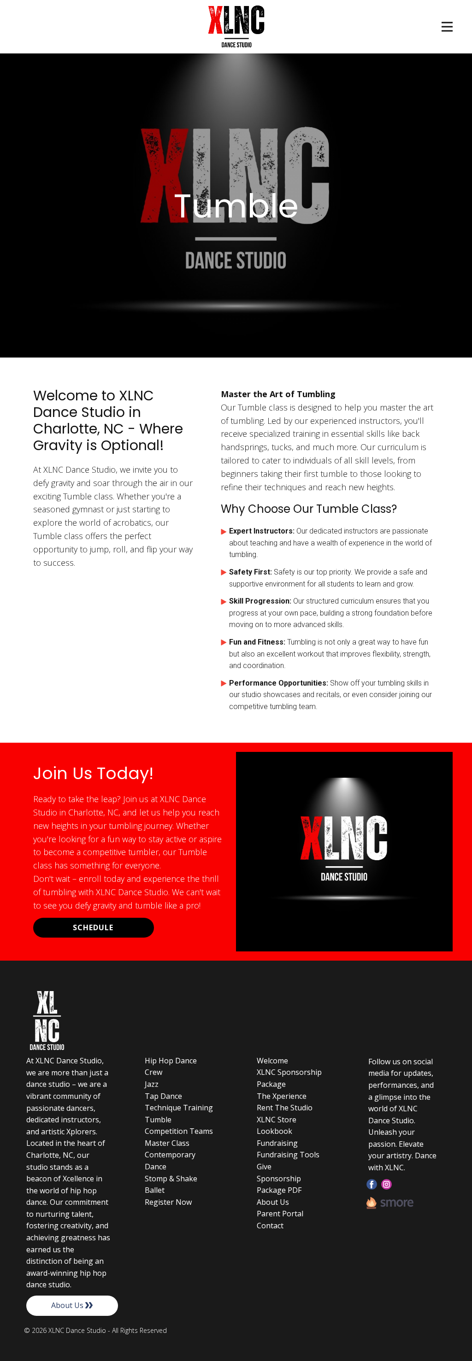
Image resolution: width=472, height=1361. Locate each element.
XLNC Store (276, 1120)
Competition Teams (179, 1131)
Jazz (152, 1084)
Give (264, 1167)
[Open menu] (447, 26)
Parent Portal (280, 1213)
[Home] (236, 27)
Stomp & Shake (171, 1178)
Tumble (158, 1120)
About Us (68, 1305)
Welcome (272, 1061)
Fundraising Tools (288, 1155)
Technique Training (179, 1108)
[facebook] (371, 1184)
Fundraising (277, 1143)
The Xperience (282, 1096)
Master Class (167, 1143)
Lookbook (274, 1131)
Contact (270, 1225)
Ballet (155, 1190)
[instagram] (386, 1184)
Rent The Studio (285, 1108)
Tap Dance (163, 1096)
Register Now (168, 1202)
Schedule (93, 927)
